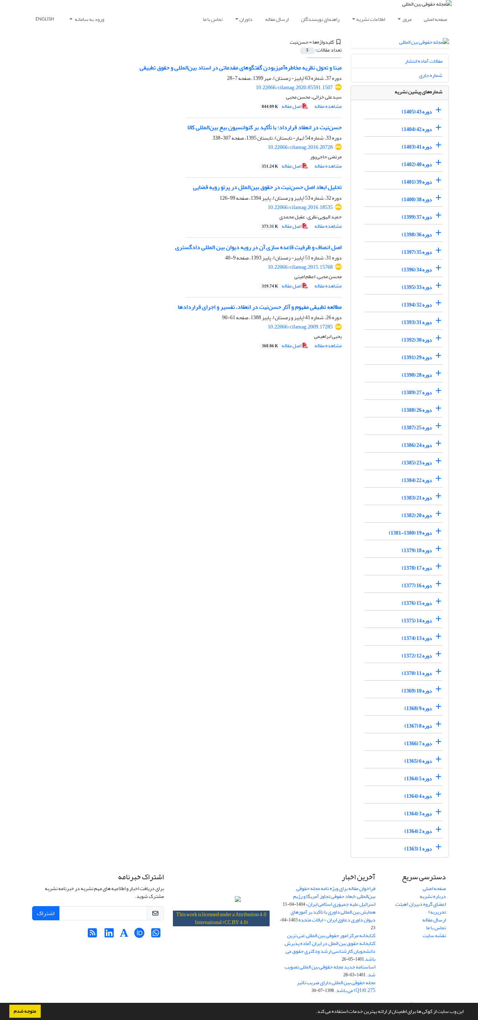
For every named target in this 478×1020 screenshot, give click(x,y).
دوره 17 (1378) (417, 568)
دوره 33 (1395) (417, 287)
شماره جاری (431, 75)
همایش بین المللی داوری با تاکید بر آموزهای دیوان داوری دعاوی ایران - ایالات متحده (333, 916)
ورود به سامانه (89, 19)
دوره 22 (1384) (417, 480)
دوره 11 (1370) (417, 673)
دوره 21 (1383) (417, 498)
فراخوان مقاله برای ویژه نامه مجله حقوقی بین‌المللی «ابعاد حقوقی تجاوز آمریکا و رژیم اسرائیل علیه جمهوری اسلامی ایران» (334, 896)
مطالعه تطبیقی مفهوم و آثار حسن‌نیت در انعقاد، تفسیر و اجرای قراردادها (260, 306)
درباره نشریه (433, 896)
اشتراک (46, 913)
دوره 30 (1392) (417, 340)
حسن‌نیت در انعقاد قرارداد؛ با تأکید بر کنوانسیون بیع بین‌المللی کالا (264, 127)
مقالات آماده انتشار (424, 61)
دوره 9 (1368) (418, 708)
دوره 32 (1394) (417, 305)
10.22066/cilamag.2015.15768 (300, 267)
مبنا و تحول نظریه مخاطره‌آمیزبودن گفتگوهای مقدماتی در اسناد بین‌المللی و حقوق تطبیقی (241, 67)
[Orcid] (139, 935)
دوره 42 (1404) (417, 129)
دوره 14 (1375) (417, 621)
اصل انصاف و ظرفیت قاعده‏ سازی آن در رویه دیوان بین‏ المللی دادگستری (258, 247)
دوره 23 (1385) (417, 463)
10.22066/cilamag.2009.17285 (300, 327)
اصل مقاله (282, 106)
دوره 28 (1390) (417, 375)
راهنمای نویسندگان (320, 19)
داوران (245, 19)
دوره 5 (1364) (418, 779)
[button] (314, 1012)
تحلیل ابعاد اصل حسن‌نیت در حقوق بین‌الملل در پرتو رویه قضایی (267, 187)
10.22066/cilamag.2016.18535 (300, 207)
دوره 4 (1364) (418, 796)
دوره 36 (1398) (417, 235)
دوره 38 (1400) (417, 200)
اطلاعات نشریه (370, 19)
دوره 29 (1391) (417, 357)
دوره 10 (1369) (417, 691)
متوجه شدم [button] (25, 1011)
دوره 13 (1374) (417, 638)
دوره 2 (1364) (418, 831)
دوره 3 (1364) (418, 814)
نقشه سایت (434, 935)
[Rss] (92, 935)
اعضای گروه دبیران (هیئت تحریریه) (420, 908)
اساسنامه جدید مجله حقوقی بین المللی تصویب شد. (330, 971)
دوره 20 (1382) (417, 515)
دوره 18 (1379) (417, 550)
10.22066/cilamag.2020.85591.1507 (294, 88)
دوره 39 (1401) (417, 182)
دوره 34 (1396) (417, 270)
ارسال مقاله (277, 19)
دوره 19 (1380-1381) (410, 533)
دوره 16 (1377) (417, 586)
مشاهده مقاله (328, 106)
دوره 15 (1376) (417, 603)
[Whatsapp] (156, 935)
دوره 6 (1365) (418, 761)
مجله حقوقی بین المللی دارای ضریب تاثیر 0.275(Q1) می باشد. (336, 986)
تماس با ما (213, 19)
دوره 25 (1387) (417, 428)
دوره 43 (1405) (417, 112)
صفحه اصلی (435, 19)
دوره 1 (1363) (418, 849)
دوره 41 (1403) (417, 147)
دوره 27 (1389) (417, 393)
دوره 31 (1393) (417, 322)
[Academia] (124, 935)
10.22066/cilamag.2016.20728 (300, 147)
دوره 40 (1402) (417, 164)
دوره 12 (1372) (417, 656)
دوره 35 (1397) (417, 252)
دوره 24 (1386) (417, 445)
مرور (407, 19)
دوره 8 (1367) (418, 726)
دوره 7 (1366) (418, 743)
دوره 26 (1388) (417, 410)
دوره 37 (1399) (417, 217)
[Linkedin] (109, 935)
